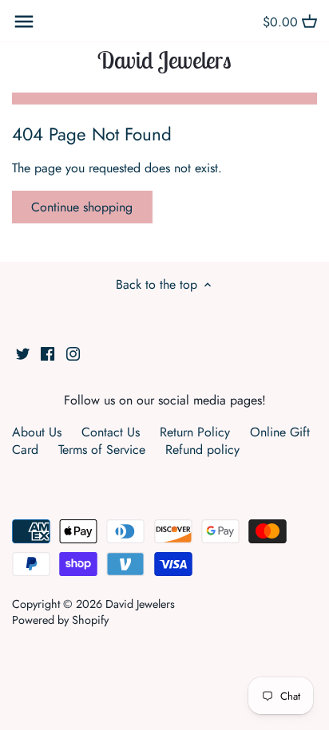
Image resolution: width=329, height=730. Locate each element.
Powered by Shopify (60, 620)
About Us (36, 432)
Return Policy (195, 432)
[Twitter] (23, 352)
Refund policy (202, 449)
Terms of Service (101, 449)
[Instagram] (73, 352)
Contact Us (110, 432)
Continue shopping (82, 207)
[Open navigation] (24, 22)
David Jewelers (164, 60)
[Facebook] (47, 352)
